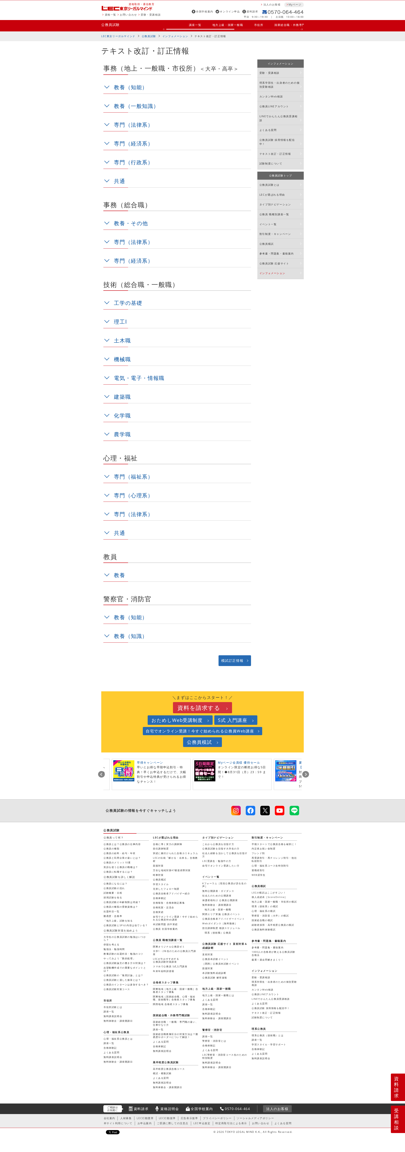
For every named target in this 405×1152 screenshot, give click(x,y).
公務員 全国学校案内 (165, 928)
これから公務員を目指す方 (218, 844)
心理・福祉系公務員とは (118, 1038)
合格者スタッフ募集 (166, 982)
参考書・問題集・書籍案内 (276, 253)
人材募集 (126, 1118)
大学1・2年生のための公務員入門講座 (174, 952)
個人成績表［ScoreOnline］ (269, 897)
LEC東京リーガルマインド (118, 36)
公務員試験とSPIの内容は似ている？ (126, 925)
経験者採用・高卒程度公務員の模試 (273, 924)
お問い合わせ (128, 14)
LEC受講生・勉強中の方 (216, 861)
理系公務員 (259, 1029)
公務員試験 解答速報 (214, 977)
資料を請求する (198, 708)
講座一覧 (195, 25)
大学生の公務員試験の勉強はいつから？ (125, 938)
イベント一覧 (268, 224)
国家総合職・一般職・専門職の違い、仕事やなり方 (175, 1023)
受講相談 (396, 1119)
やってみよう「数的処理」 (119, 958)
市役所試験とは (113, 1007)
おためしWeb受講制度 (177, 720)
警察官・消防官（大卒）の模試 (270, 915)
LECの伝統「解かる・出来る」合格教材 (175, 859)
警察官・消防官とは (214, 1040)
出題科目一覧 (112, 911)
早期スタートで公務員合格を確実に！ (274, 844)
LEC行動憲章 (145, 1118)
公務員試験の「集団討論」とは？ (123, 975)
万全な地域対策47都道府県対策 (172, 870)
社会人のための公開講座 (217, 895)
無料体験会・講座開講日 (217, 904)
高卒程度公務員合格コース (169, 1068)
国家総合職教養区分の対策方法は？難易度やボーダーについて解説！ (175, 1035)
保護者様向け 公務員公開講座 (220, 900)
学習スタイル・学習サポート (269, 1044)
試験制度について (270, 163)
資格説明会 (169, 1108)
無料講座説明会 (211, 1013)
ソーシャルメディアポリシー (255, 1118)
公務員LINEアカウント (274, 106)
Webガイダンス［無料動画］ (219, 923)
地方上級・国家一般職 (227, 25)
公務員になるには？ (115, 883)
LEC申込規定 (201, 1123)
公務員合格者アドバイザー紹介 (171, 893)
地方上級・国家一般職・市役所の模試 (274, 901)
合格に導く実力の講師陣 (167, 844)
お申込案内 (145, 1123)
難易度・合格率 (113, 916)
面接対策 (158, 865)
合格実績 (158, 912)
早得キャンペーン (150, 762)
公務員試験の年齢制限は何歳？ (122, 902)
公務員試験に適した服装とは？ (122, 979)
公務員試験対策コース (117, 989)
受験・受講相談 (151, 14)
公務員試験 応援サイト (274, 263)
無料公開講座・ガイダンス (218, 890)
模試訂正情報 (232, 660)
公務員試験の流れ (114, 888)
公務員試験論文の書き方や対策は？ (125, 963)
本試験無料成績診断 (214, 972)
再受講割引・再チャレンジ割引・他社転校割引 (274, 859)
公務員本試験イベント (215, 959)
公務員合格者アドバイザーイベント (223, 918)
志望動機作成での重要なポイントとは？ (125, 969)
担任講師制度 (161, 848)
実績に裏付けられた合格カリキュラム (175, 853)
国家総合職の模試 (262, 920)
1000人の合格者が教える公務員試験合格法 (273, 953)
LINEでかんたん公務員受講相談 (278, 118)
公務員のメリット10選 (117, 862)
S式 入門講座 (232, 720)
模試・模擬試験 (162, 1073)
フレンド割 (258, 853)
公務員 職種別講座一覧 (274, 214)
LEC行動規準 (167, 1118)
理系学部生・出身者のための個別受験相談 (279, 85)
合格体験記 (159, 898)
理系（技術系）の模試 (265, 906)
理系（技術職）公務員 (218, 932)
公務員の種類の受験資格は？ (121, 906)
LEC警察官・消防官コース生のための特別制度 (224, 1056)
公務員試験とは (269, 185)
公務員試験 (110, 24)
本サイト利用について (118, 1123)
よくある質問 (268, 130)
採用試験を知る (113, 897)
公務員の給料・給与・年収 (119, 853)
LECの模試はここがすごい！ (269, 892)
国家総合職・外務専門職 (291, 25)
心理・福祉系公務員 (116, 1032)
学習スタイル (161, 884)
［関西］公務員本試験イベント (220, 963)
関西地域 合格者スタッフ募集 (170, 1004)
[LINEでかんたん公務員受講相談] (294, 810)
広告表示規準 (189, 1118)
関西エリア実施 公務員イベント (221, 914)
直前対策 (207, 954)
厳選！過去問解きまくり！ (268, 959)
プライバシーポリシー (217, 1118)
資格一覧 (110, 14)
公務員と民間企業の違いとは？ (122, 857)
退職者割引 (258, 870)
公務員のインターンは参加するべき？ (126, 984)
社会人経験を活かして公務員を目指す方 (224, 855)
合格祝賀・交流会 (163, 907)
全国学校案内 (204, 11)
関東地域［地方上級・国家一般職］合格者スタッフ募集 (175, 990)
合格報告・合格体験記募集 (169, 902)
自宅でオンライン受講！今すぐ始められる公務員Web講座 (200, 730)
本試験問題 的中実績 (165, 924)
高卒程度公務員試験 (166, 1062)
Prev (101, 774)
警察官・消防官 (212, 1030)
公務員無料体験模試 (263, 929)
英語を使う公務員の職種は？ (121, 867)
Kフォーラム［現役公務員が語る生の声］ (224, 885)
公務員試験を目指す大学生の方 (220, 848)
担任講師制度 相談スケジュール (221, 928)
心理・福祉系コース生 (270, 865)
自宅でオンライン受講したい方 (220, 865)
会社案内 (109, 1118)
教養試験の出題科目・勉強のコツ (123, 953)
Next (305, 774)
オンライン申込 (230, 11)
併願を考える (112, 944)
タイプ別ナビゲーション (275, 204)
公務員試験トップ (280, 175)
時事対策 (158, 874)
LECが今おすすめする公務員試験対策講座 (166, 960)
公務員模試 (266, 244)
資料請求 (252, 11)
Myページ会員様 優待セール (239, 762)
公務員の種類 (112, 848)
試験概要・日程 (113, 892)
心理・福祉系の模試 (263, 910)
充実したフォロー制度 (166, 888)
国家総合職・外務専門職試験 (171, 1015)
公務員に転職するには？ (118, 871)
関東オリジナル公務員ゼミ (169, 946)
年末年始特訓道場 (163, 971)
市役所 (258, 25)
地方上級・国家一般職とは (218, 995)
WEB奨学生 (259, 874)
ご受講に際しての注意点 (173, 1123)
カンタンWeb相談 (271, 96)
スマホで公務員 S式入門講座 (170, 966)
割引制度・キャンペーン (275, 234)
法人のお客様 (272, 4)
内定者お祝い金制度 (263, 848)
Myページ (295, 4)
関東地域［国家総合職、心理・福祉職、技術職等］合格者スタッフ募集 (174, 998)
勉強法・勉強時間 (114, 949)
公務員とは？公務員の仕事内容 (122, 844)
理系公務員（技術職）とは (268, 1035)
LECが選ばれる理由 (272, 194)
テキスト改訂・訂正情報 (275, 154)
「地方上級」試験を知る (118, 920)
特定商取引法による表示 (231, 1123)
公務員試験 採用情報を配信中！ (277, 142)
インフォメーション (175, 36)
